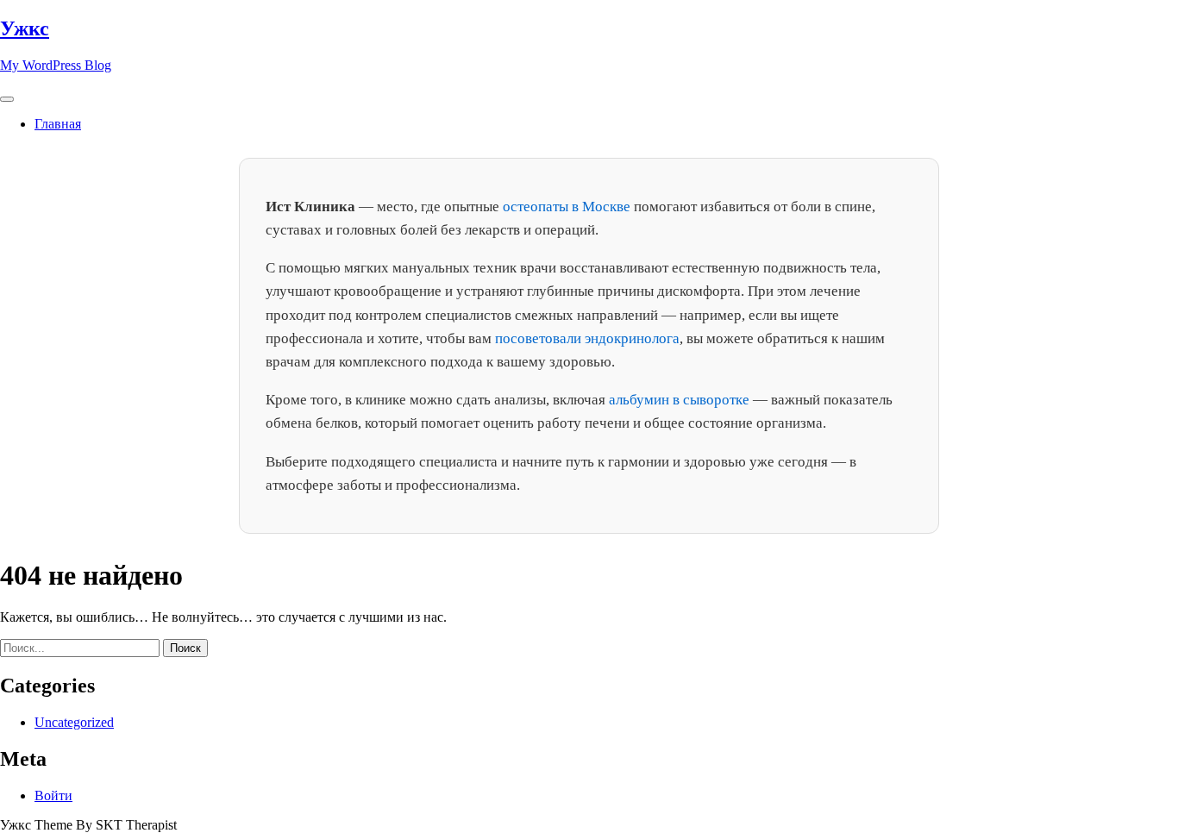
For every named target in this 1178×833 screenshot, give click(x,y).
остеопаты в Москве (566, 206)
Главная (57, 123)
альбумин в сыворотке (679, 399)
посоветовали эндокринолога (587, 338)
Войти (53, 795)
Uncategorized (74, 722)
